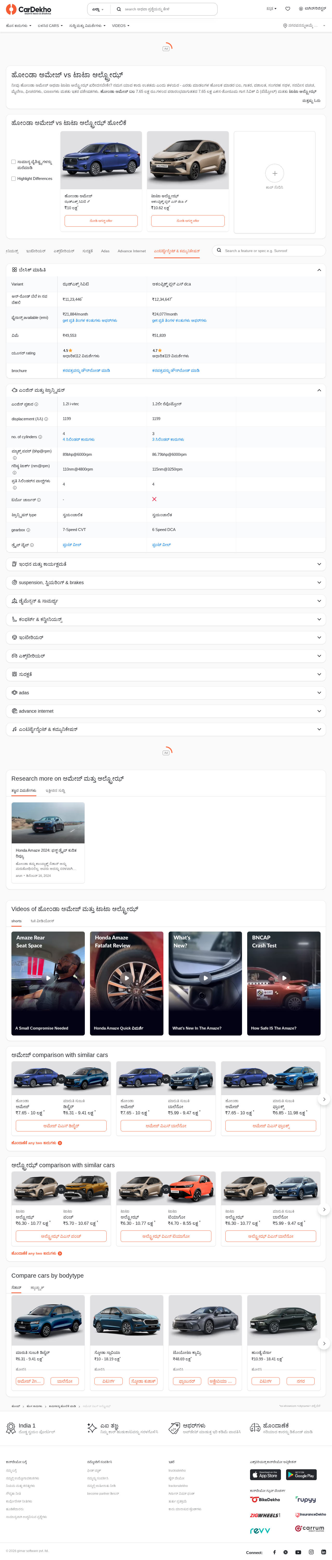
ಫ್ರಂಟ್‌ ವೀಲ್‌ (72, 544)
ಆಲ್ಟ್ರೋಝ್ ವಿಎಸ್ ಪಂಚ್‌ (61, 1236)
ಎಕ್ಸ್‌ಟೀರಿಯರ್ (64, 251)
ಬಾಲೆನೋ (175, 1106)
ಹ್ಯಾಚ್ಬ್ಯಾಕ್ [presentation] (37, 1287)
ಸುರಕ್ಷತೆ (87, 251)
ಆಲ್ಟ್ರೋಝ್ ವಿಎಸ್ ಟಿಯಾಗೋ (166, 1236)
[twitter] (285, 1553)
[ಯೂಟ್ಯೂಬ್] (298, 1553)
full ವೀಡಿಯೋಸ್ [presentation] (42, 921)
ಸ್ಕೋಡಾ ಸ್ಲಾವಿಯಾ (107, 1352)
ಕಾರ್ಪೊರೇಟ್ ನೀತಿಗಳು (19, 1501)
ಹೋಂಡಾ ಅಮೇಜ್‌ (78, 196)
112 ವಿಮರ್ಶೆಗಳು (87, 356)
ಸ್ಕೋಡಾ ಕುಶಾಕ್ (143, 1381)
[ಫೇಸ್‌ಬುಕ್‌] (274, 1553)
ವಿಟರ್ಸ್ (108, 1381)
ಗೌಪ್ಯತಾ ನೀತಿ (13, 1493)
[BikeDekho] (265, 1499)
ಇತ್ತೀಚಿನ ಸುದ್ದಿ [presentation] (55, 790)
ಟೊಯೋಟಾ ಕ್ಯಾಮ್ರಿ (187, 1352)
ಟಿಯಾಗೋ (176, 1217)
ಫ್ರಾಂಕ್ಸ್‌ (278, 1106)
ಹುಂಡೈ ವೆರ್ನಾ (262, 1352)
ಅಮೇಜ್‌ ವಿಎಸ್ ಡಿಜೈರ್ (61, 1126)
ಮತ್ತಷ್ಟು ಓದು (311, 101)
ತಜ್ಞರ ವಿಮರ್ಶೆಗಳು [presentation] (23, 790)
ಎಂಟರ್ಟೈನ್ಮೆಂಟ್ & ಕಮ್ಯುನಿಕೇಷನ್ (177, 251)
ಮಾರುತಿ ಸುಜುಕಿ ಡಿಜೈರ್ (33, 1352)
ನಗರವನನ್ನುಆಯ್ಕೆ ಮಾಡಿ (304, 25)
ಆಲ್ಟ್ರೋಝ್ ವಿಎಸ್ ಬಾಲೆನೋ (270, 1236)
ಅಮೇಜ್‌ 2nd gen (30, 1381)
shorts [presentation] (16, 921)
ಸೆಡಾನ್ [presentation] (16, 1287)
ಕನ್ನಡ (270, 8)
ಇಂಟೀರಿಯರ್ (35, 251)
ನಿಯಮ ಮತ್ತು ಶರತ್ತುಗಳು (20, 1486)
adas (105, 251)
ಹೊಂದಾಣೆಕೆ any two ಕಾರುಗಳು (33, 1143)
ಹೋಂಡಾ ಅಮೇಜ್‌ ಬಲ (117, 91)
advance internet (132, 251)
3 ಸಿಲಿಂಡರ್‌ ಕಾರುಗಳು (168, 439)
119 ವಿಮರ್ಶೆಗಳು (176, 356)
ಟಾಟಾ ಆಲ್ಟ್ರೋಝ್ (165, 196)
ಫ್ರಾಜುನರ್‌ (187, 1381)
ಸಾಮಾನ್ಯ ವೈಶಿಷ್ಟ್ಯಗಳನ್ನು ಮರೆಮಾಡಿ (34, 164)
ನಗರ (301, 1381)
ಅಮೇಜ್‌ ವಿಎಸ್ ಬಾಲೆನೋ (166, 1126)
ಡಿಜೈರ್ (68, 1106)
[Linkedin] (323, 1553)
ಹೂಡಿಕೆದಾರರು (15, 1509)
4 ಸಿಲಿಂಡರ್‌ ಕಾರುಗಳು (79, 439)
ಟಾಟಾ (67, 1211)
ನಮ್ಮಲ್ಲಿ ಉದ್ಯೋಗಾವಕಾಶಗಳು (22, 1478)
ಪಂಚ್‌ (68, 1217)
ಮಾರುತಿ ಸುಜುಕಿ (74, 1101)
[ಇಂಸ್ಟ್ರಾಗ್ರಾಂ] (311, 1553)
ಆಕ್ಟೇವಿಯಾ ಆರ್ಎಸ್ (223, 1381)
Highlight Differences (34, 178)
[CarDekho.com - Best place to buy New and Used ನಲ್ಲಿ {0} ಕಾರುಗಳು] (28, 9)
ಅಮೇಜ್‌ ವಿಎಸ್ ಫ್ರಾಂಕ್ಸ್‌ (271, 1126)
